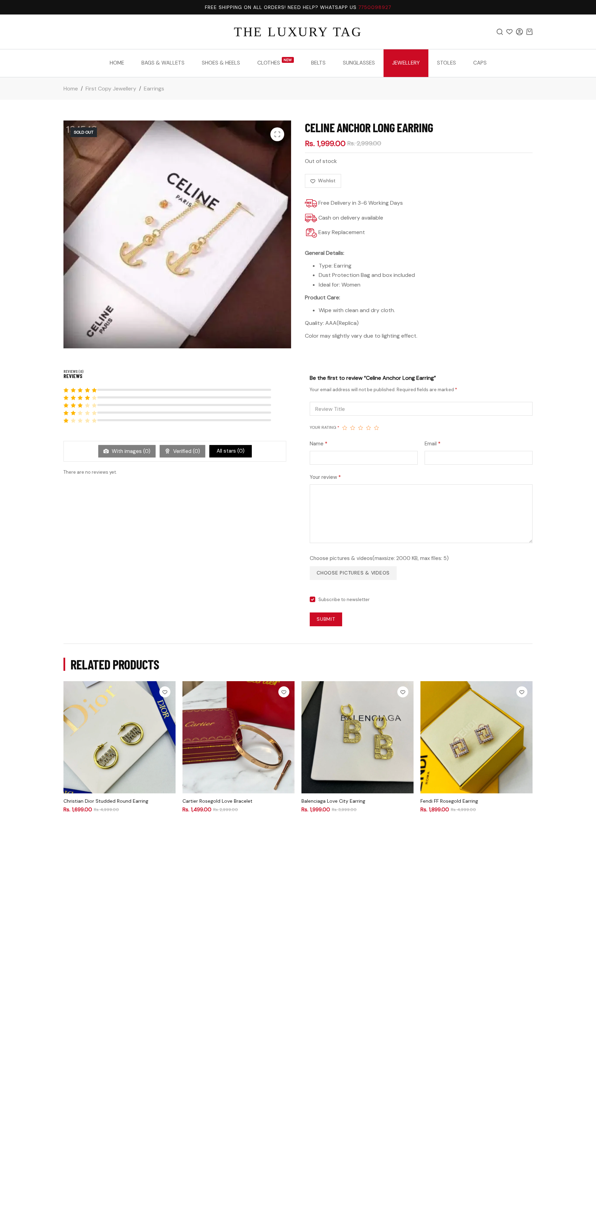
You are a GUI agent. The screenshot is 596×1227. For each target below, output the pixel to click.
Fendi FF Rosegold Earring (449, 801)
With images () (130, 451)
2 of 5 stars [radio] (353, 427)
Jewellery (406, 62)
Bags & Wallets (163, 62)
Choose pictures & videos (353, 573)
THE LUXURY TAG (298, 32)
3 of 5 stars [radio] (361, 427)
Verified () (186, 451)
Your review (325, 477)
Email (432, 443)
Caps (480, 62)
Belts (318, 62)
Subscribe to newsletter (344, 599)
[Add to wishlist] (164, 691)
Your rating (324, 427)
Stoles (446, 62)
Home (117, 62)
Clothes (274, 62)
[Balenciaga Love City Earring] (357, 737)
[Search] (500, 32)
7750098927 (374, 7)
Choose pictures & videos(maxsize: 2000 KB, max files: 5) (379, 558)
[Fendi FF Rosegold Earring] (476, 737)
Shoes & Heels (221, 62)
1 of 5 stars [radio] (345, 427)
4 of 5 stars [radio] (368, 427)
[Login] (519, 31)
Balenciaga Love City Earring (333, 801)
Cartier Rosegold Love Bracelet (217, 801)
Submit (326, 619)
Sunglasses (359, 62)
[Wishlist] (509, 32)
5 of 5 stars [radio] (376, 427)
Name (318, 443)
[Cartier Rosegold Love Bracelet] (238, 737)
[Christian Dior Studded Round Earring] (119, 737)
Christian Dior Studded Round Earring (105, 801)
